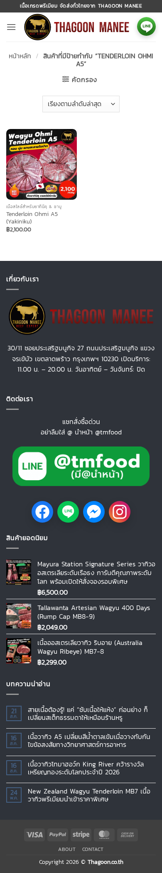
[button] (11, 27)
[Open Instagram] (119, 512)
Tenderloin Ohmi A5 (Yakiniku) (32, 218)
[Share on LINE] (68, 512)
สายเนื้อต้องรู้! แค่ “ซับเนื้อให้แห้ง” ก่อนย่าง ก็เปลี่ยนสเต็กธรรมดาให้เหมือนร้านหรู (88, 714)
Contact (93, 849)
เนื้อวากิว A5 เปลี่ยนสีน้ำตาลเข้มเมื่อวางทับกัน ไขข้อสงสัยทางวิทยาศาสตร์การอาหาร (89, 741)
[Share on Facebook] (42, 512)
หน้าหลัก (20, 56)
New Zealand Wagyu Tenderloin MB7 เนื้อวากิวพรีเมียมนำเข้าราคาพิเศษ (89, 795)
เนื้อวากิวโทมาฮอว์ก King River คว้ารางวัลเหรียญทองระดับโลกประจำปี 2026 (86, 768)
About (67, 849)
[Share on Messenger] (94, 512)
